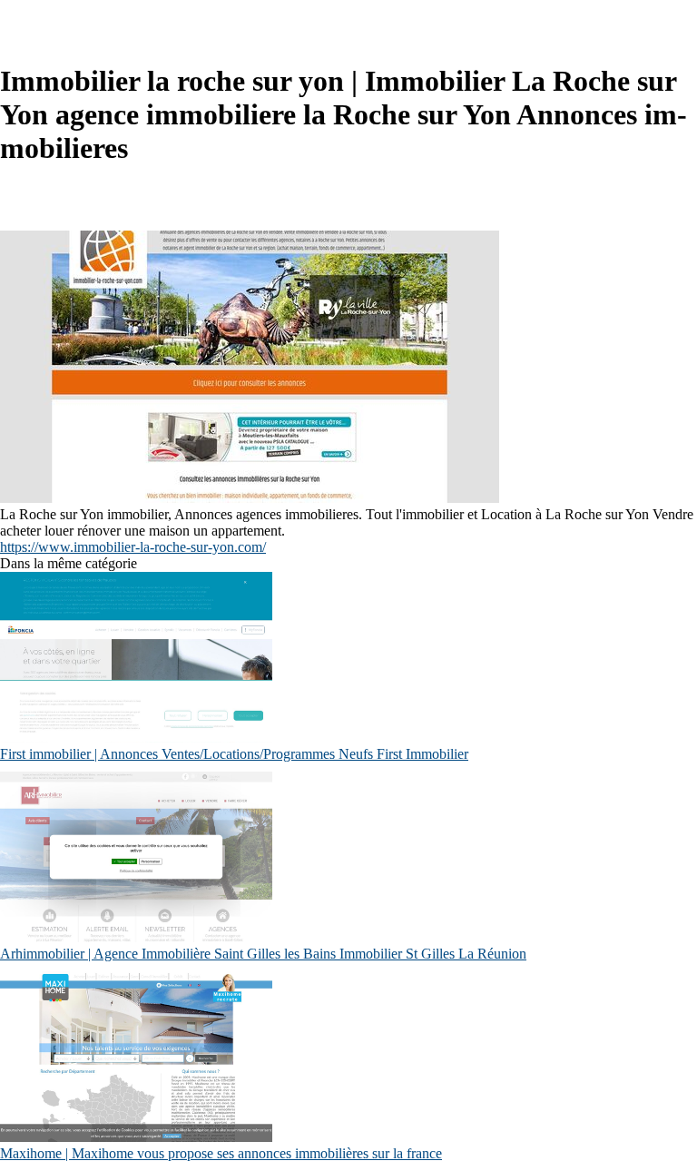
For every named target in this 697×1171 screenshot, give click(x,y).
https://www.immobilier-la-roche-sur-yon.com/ (133, 547)
